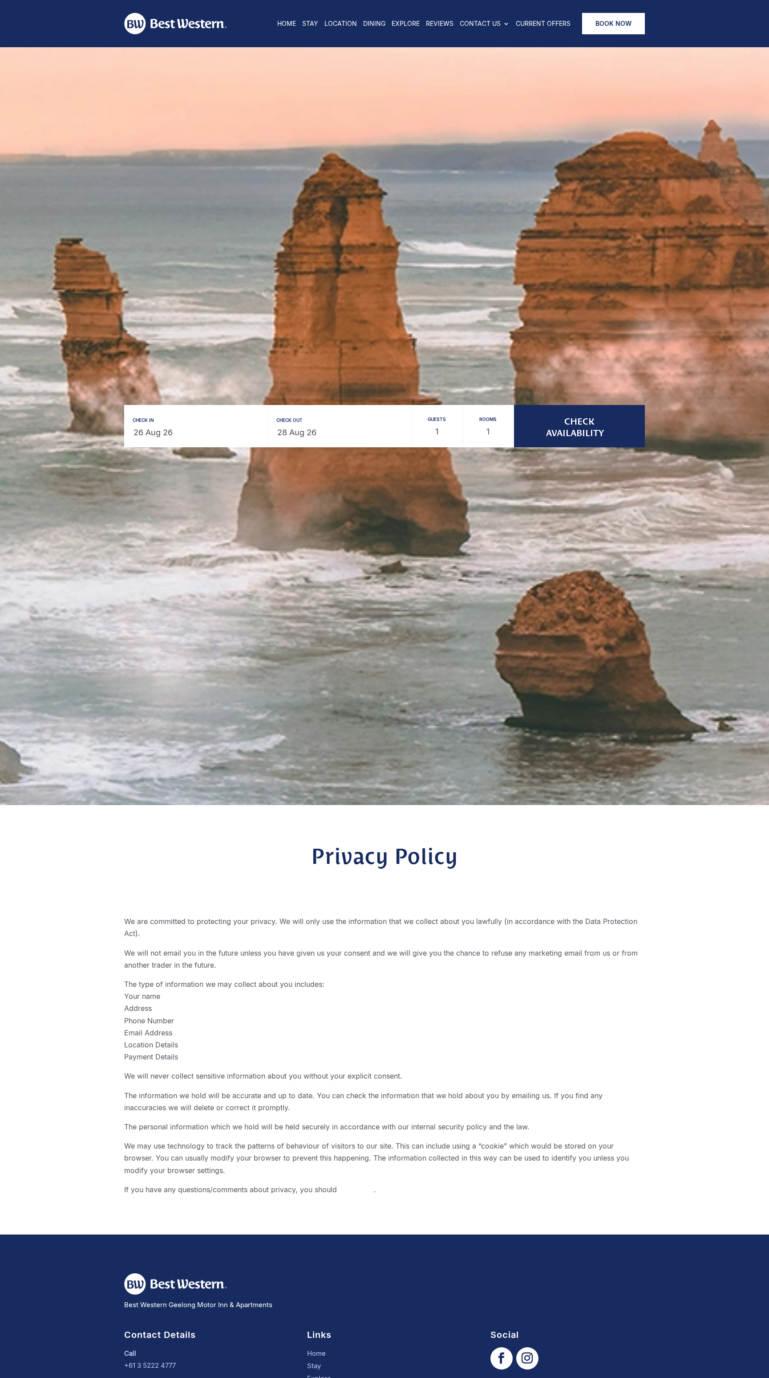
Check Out (289, 420)
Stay (310, 23)
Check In (143, 420)
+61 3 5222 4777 (150, 1365)
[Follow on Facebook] (501, 1358)
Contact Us (480, 23)
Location (340, 23)
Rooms (488, 419)
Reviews (439, 23)
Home (286, 23)
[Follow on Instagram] (527, 1358)
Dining (374, 23)
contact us (356, 1189)
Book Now (613, 23)
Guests (437, 419)
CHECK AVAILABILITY (575, 426)
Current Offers (543, 23)
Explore (406, 23)
